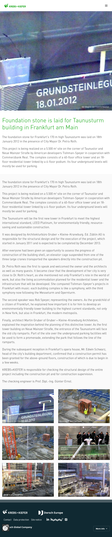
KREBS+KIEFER (15, 5)
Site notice (36, 519)
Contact (7, 519)
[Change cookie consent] (5, 527)
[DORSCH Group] (50, 513)
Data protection (21, 519)
